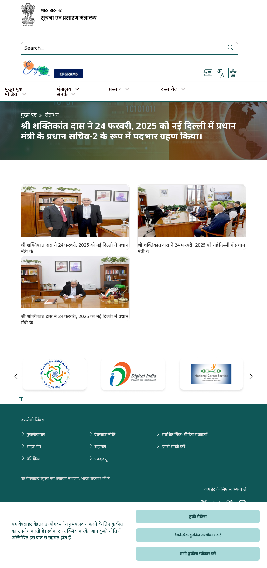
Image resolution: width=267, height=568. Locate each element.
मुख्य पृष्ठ (13, 89)
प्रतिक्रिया (33, 459)
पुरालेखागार (36, 434)
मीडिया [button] (12, 94)
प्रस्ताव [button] (115, 89)
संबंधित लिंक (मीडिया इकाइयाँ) (185, 434)
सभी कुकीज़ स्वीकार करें (198, 553)
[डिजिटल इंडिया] (133, 375)
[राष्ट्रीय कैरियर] (212, 375)
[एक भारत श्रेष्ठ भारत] (55, 375)
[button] (75, 211)
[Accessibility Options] (233, 73)
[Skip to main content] (208, 73)
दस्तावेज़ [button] (169, 89)
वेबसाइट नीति (104, 434)
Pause (21, 399)
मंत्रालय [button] (64, 89)
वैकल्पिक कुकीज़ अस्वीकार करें (198, 535)
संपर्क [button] (62, 94)
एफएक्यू (100, 459)
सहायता (100, 446)
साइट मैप (34, 446)
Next (251, 376)
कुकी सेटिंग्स (198, 516)
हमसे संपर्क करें (173, 446)
